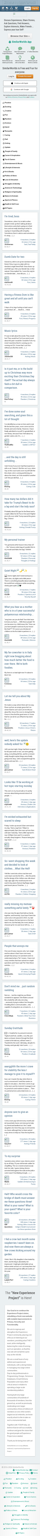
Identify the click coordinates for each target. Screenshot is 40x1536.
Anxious (25, 1483)
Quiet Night (10, 570)
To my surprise (12, 1156)
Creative (33, 1479)
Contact (35, 1470)
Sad (26, 1488)
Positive (9, 1479)
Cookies (31, 97)
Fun (6, 1483)
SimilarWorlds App (21, 41)
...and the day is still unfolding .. (15, 459)
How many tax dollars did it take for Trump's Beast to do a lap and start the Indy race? (19, 502)
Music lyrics (10, 330)
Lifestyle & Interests (13, 1506)
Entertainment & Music (21, 1501)
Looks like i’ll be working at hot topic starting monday (18, 784)
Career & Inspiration (12, 1497)
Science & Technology (21, 1519)
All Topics (20, 1533)
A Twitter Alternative (32, 52)
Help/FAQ (12, 1473)
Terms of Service (13, 97)
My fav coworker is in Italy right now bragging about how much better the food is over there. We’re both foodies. (19, 660)
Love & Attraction (30, 1510)
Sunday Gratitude (13, 1028)
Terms (35, 1473)
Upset (34, 1483)
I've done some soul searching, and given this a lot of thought (18, 415)
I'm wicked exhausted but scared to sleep (17, 818)
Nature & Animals (30, 1524)
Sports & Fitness (11, 1528)
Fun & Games (31, 1497)
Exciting (21, 1479)
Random (15, 1483)
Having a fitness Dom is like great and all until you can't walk (19, 298)
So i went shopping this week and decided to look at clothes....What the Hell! (19, 864)
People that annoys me (16, 946)
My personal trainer (14, 539)
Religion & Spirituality (12, 1524)
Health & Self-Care (29, 1528)
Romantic (8, 1488)
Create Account (24, 76)
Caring (18, 1488)
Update (10, 1492)
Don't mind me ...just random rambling (19, 988)
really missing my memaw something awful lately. (18, 905)
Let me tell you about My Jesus (17, 698)
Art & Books (31, 1506)
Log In (27, 8)
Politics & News (11, 1510)
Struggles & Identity (21, 1515)
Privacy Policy (22, 97)
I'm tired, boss (11, 216)
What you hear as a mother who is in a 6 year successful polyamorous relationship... (19, 610)
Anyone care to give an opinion (16, 1113)
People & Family (28, 1492)
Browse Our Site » (20, 36)
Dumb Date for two (14, 256)
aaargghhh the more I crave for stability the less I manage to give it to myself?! (19, 1070)
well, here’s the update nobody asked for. (16, 742)
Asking (34, 1488)
